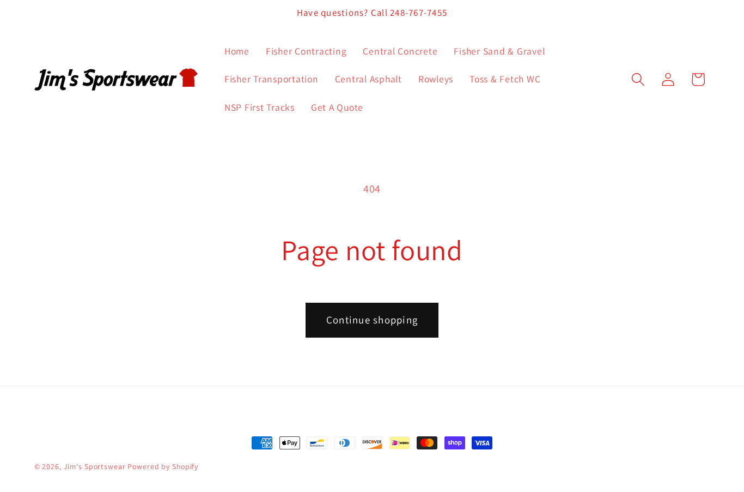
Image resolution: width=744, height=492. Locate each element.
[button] (638, 79)
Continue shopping (372, 319)
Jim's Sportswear (95, 466)
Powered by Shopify (162, 466)
